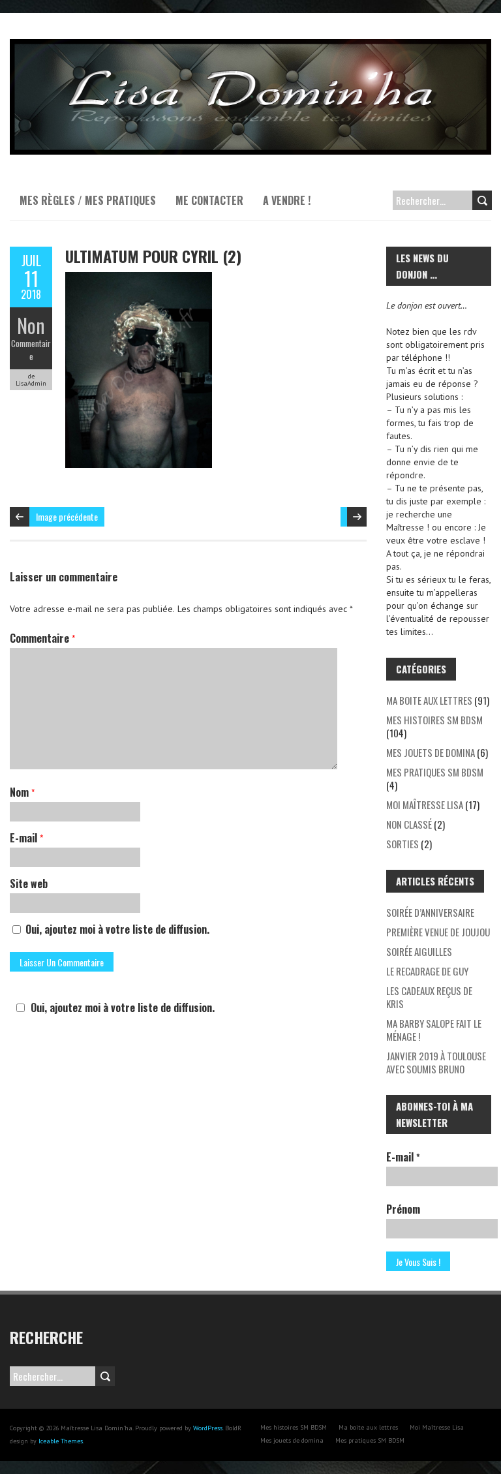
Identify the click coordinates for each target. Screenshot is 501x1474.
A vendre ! (287, 200)
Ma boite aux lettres (429, 700)
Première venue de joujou (438, 932)
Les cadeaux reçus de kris (429, 997)
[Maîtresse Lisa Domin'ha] (250, 46)
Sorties (402, 844)
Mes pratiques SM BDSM (434, 772)
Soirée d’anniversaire (430, 912)
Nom (22, 792)
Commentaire (31, 350)
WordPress (207, 1428)
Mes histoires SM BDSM (434, 720)
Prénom (403, 1209)
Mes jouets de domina (430, 752)
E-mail (26, 838)
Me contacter (209, 200)
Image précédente (67, 516)
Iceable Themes (60, 1441)
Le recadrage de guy (427, 971)
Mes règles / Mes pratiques (88, 200)
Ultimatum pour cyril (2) (153, 256)
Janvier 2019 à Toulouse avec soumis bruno (436, 1062)
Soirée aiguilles (419, 951)
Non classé (409, 824)
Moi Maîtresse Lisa (424, 804)
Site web (29, 883)
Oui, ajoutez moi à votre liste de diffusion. (116, 929)
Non (31, 325)
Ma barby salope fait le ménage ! (433, 1029)
